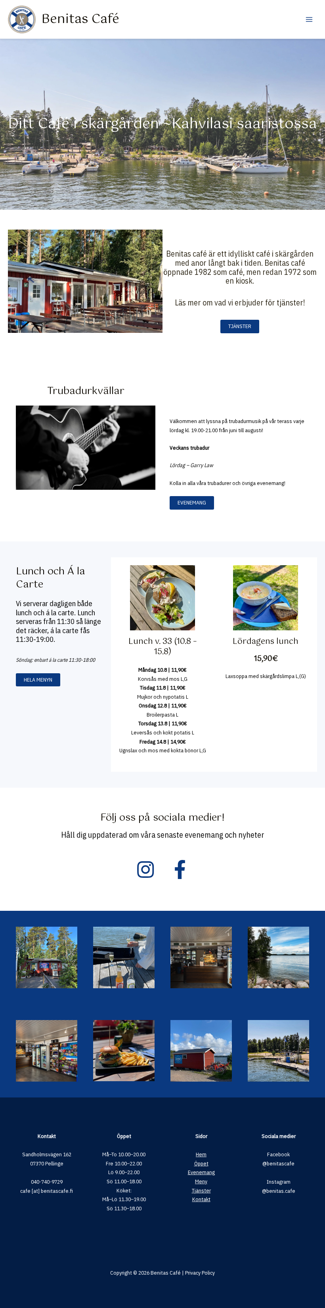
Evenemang (201, 1172)
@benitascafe (278, 1163)
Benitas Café (80, 19)
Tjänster (201, 1190)
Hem (201, 1154)
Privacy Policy (200, 1272)
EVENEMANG (192, 502)
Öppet (201, 1163)
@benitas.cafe (278, 1190)
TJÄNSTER (239, 326)
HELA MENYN (38, 679)
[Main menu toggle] (309, 19)
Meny (201, 1181)
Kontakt (201, 1199)
